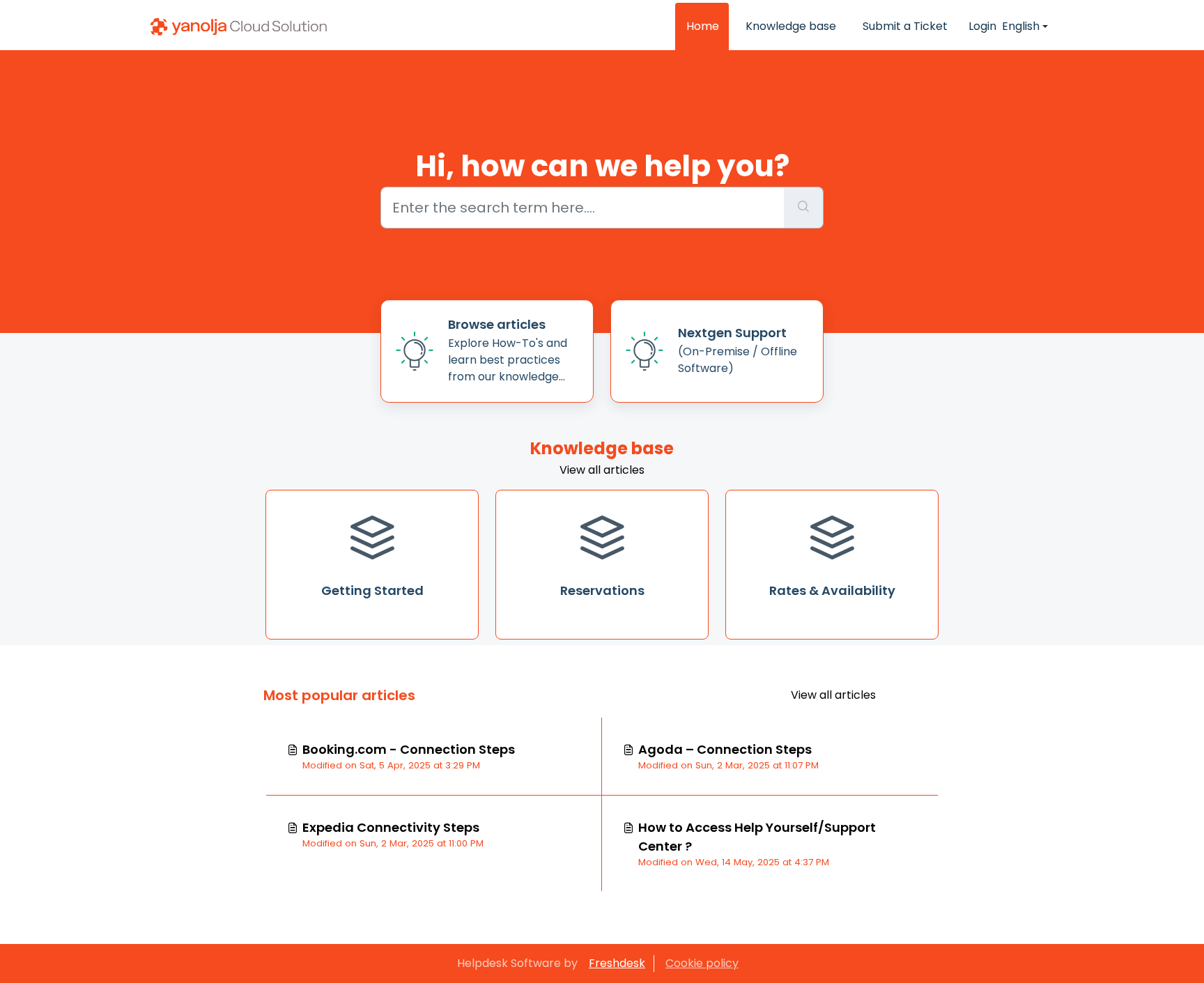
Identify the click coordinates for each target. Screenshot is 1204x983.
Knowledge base (791, 26)
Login (982, 26)
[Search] (804, 208)
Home (702, 26)
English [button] (1021, 26)
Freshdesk (617, 963)
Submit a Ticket (905, 26)
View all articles (602, 470)
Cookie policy (702, 963)
